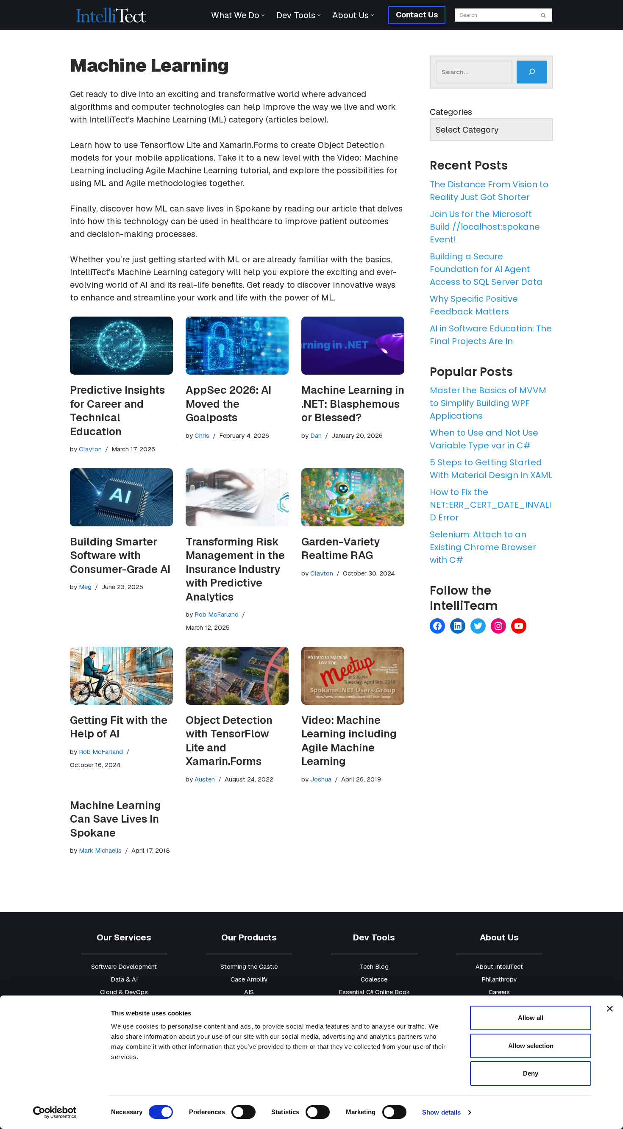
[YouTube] (518, 626)
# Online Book (390, 992)
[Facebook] (437, 626)
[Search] (543, 15)
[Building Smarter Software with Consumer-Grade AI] (121, 497)
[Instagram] (498, 626)
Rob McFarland (217, 614)
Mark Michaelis (100, 850)
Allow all (530, 1017)
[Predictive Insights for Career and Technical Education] (121, 346)
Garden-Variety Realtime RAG (340, 548)
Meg (85, 587)
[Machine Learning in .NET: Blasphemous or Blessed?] (352, 346)
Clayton (90, 449)
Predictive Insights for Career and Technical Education (117, 410)
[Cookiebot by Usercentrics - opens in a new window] (55, 1112)
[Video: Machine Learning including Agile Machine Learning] (352, 676)
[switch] (243, 1112)
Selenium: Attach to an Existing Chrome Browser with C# (483, 547)
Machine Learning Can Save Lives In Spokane (115, 819)
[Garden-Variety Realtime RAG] (352, 497)
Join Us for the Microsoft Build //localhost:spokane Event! (485, 226)
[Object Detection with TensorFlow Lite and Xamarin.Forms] (237, 676)
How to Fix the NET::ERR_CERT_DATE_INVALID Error (490, 504)
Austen (205, 779)
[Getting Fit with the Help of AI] (121, 676)
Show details (441, 1112)
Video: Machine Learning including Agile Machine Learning (349, 740)
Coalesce (374, 979)
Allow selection (530, 1045)
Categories (451, 111)
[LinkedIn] (457, 626)
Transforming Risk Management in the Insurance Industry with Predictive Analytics (235, 569)
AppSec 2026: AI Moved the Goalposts (228, 403)
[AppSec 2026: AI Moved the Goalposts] (237, 346)
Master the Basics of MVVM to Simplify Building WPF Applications (488, 403)
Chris (202, 435)
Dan (316, 435)
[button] (262, 15)
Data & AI (124, 979)
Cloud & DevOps (124, 992)
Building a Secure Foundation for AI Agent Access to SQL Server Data (486, 269)
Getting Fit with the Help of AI (118, 727)
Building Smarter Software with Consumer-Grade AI (120, 555)
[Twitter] (478, 626)
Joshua (320, 779)
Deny (530, 1073)
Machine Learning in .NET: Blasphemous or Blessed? (352, 403)
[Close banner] (610, 1009)
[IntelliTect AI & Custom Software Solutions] (111, 15)
